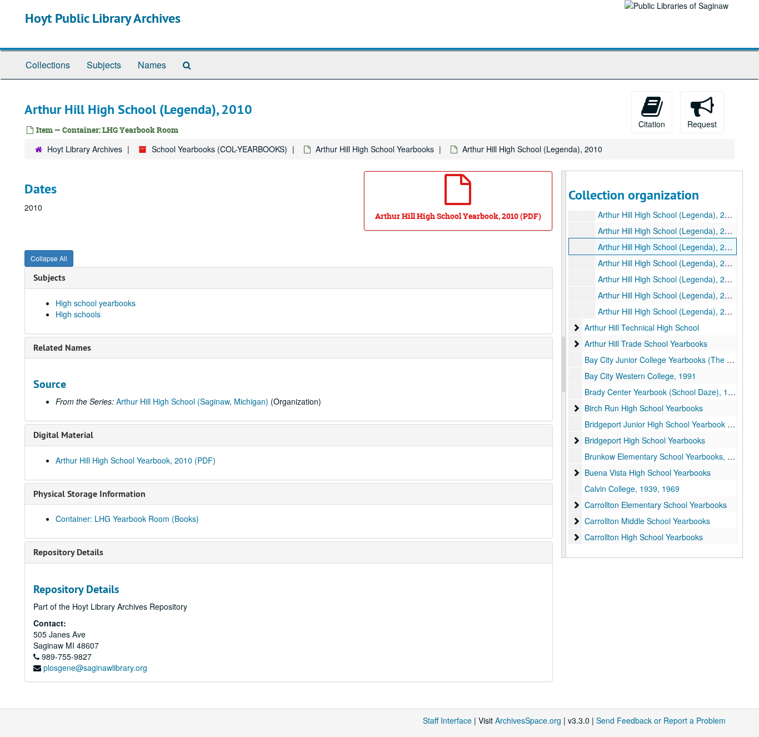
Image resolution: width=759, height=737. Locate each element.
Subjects (104, 64)
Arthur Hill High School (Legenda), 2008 (668, 214)
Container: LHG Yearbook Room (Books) (127, 518)
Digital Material (63, 435)
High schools (78, 314)
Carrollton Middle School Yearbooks (647, 520)
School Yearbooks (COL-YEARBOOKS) (219, 149)
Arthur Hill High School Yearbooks (375, 149)
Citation (651, 124)
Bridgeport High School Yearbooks (645, 440)
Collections (48, 64)
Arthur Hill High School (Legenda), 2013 (668, 295)
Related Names (62, 347)
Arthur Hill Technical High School (642, 327)
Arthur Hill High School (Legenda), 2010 (668, 246)
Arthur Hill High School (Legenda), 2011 (668, 262)
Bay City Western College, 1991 (640, 375)
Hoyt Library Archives (84, 149)
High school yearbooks (96, 302)
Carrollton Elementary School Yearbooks (656, 504)
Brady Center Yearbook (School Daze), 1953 (663, 391)
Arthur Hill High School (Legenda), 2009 (668, 230)
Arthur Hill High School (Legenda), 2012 (668, 279)
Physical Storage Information (89, 494)
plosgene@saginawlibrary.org (95, 667)
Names (152, 64)
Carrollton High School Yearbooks (644, 536)
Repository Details (68, 552)
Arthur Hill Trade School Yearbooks (646, 343)
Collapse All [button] (49, 258)
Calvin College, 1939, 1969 (632, 488)
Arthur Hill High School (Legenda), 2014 (668, 311)
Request (702, 124)
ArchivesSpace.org (528, 720)
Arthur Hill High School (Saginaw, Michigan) (192, 401)
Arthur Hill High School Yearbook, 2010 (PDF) (136, 460)
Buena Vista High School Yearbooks (648, 472)
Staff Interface (447, 720)
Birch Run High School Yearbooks (644, 408)
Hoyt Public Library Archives (103, 18)
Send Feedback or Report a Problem (661, 720)
